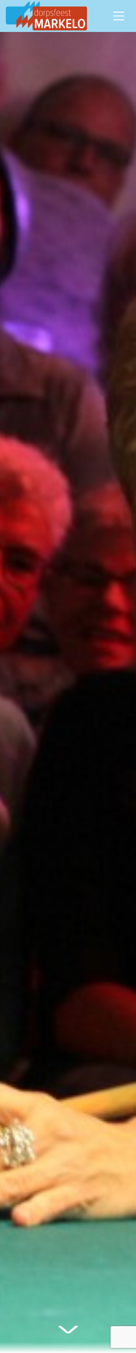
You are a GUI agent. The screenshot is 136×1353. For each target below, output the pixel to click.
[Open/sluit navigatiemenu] (119, 16)
